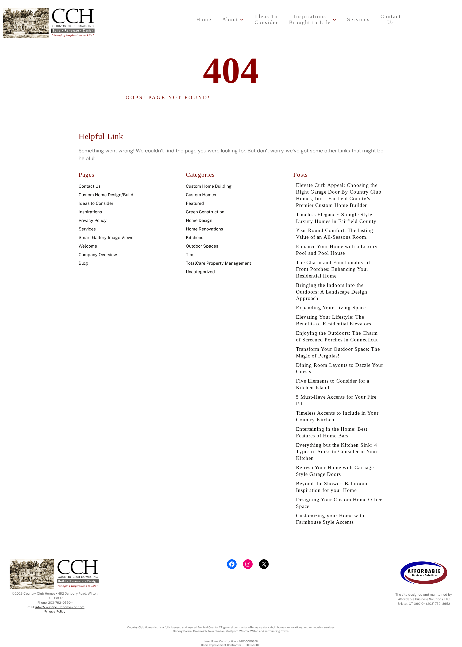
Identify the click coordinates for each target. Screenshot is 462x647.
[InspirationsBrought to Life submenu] (334, 19)
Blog (83, 263)
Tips (190, 254)
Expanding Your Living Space (331, 307)
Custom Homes (201, 194)
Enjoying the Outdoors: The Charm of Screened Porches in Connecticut (337, 336)
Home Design (199, 220)
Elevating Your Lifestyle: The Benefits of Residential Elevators (333, 320)
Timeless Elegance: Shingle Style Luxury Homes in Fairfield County (336, 218)
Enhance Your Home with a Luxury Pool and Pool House (337, 250)
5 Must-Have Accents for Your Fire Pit (336, 400)
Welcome (88, 246)
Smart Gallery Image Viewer (107, 237)
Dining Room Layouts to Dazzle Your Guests (339, 368)
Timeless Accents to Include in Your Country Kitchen (337, 416)
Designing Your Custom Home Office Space (339, 503)
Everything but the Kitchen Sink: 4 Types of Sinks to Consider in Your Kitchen (337, 451)
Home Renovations (204, 229)
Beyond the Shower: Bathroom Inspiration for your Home (331, 487)
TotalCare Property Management (218, 263)
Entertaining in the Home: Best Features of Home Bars (331, 432)
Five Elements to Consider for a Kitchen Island (332, 384)
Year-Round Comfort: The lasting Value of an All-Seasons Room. (334, 234)
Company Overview (98, 254)
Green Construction (205, 211)
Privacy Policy (93, 220)
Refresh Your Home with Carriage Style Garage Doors (335, 471)
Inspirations (90, 211)
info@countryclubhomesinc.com (59, 607)
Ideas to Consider (96, 203)
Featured (195, 203)
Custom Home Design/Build (106, 194)
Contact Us (90, 186)
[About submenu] (242, 19)
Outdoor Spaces (202, 246)
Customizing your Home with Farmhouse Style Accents (330, 519)
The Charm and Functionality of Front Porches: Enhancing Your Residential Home (333, 269)
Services (87, 229)
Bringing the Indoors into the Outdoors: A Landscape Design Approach (331, 291)
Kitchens (194, 237)
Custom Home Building (209, 186)
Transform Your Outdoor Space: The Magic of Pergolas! (338, 352)
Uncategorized (200, 271)
